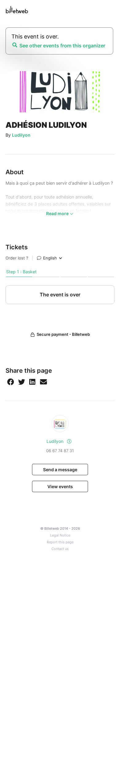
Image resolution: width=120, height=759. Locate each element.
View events (60, 486)
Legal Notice (60, 535)
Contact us (60, 549)
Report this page (60, 542)
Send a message (60, 469)
